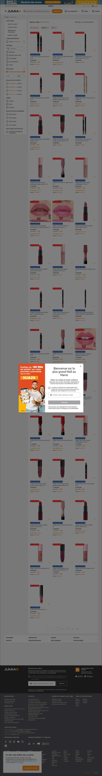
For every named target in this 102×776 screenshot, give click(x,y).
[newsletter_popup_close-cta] (81, 366)
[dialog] (51, 388)
